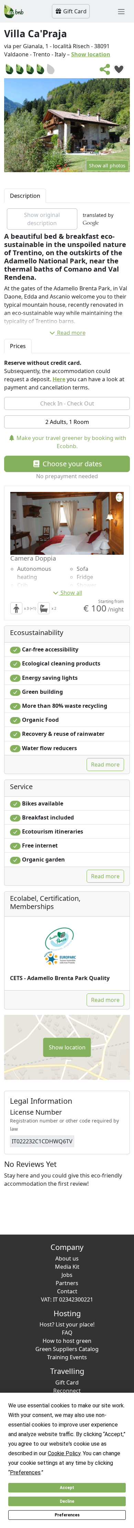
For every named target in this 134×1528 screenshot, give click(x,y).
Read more (71, 332)
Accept (67, 1487)
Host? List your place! (67, 1324)
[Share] (105, 71)
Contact (67, 1291)
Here (59, 379)
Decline (67, 1501)
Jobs (67, 1275)
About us (67, 1258)
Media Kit (67, 1266)
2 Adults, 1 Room (67, 422)
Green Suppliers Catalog (67, 1349)
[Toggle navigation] (121, 11)
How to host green (67, 1341)
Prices (18, 346)
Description (25, 195)
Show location (90, 54)
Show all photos (107, 165)
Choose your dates (71, 463)
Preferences (67, 1515)
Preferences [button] (25, 1472)
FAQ (67, 1332)
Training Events (67, 1357)
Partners (67, 1283)
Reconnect (67, 1390)
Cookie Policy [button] (64, 1453)
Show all (71, 592)
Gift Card (74, 11)
